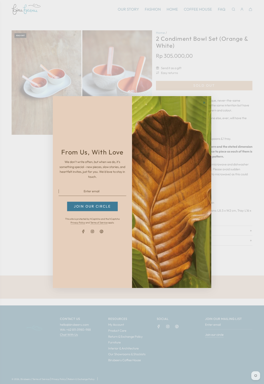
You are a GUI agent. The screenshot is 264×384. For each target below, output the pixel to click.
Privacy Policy (78, 222)
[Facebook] (83, 231)
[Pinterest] (101, 231)
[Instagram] (92, 231)
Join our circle (92, 206)
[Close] (204, 102)
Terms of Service (98, 222)
